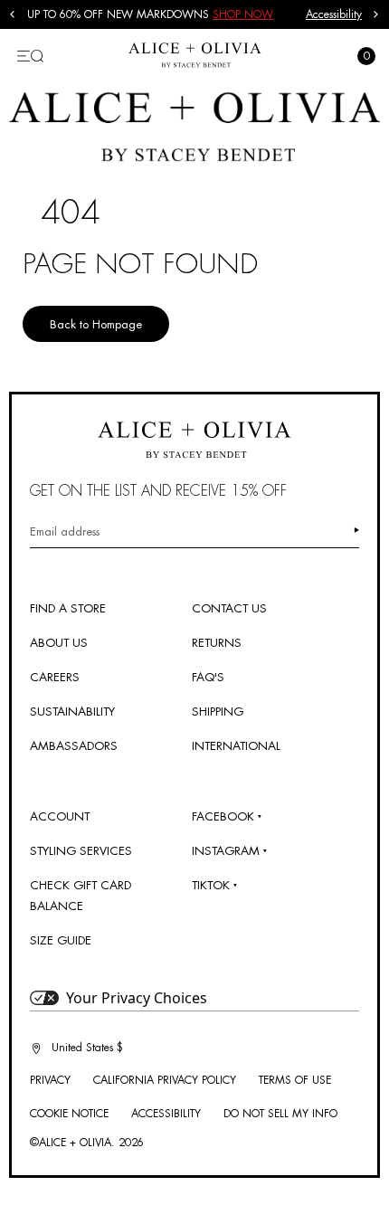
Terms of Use (295, 1080)
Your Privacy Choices (136, 998)
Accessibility (334, 14)
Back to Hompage (96, 324)
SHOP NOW (243, 14)
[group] (166, 14)
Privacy (50, 1080)
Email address (65, 531)
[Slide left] (12, 14)
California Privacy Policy (164, 1080)
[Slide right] (376, 14)
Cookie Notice (69, 1113)
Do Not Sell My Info (280, 1113)
